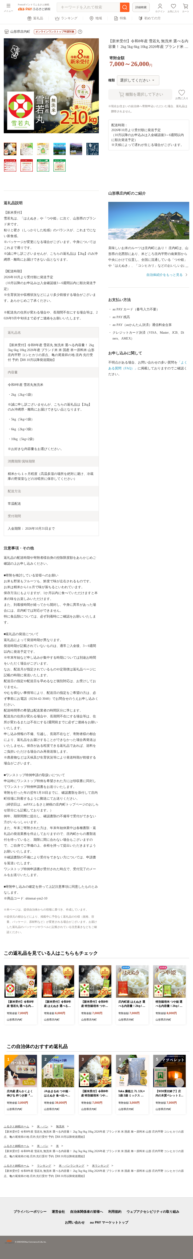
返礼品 (38, 18)
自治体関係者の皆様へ (86, 1211)
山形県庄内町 (20, 31)
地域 (98, 18)
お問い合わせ (75, 1222)
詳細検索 (141, 7)
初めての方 (152, 18)
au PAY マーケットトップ (109, 1222)
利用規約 (114, 1211)
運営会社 (58, 1211)
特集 (123, 18)
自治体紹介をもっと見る (164, 275)
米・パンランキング (71, 1165)
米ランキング (100, 1165)
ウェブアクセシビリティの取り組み (153, 1211)
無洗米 (60, 1126)
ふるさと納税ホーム (16, 1126)
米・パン (42, 1126)
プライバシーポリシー (30, 1211)
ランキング (69, 18)
